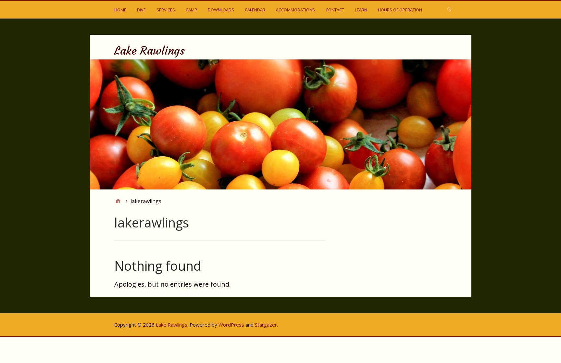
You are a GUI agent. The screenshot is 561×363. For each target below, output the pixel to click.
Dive (141, 10)
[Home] (118, 201)
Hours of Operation (400, 10)
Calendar (255, 10)
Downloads (221, 10)
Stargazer (266, 324)
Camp (191, 10)
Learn (361, 10)
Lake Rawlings (149, 51)
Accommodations (295, 10)
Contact (335, 10)
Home (120, 10)
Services (165, 10)
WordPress (231, 324)
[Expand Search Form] (449, 9)
